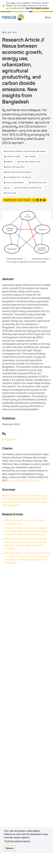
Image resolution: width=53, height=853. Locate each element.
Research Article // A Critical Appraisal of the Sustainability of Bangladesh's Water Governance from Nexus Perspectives (26, 531)
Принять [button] (10, 848)
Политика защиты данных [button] (17, 841)
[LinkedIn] (37, 200)
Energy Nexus (9, 439)
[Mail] (44, 200)
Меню (48, 17)
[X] (34, 200)
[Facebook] (41, 200)
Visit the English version (37, 8)
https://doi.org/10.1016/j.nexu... (24, 480)
